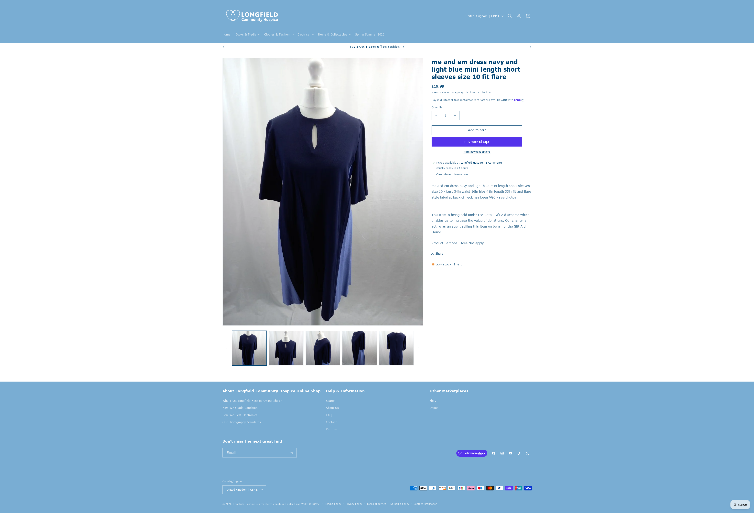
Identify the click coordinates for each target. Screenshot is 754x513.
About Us (332, 407)
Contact (331, 422)
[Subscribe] (291, 452)
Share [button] (439, 253)
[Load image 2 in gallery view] (286, 348)
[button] (247, 34)
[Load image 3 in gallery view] (323, 348)
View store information (452, 174)
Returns (331, 429)
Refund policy (333, 503)
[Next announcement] (530, 47)
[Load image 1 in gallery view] (249, 348)
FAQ (329, 414)
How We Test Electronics (240, 414)
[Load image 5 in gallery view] (396, 348)
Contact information (425, 503)
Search (330, 400)
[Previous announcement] (223, 47)
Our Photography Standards (241, 422)
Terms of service (376, 503)
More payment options (477, 151)
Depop (434, 407)
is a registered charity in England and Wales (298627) (288, 503)
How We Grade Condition (240, 407)
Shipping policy (400, 503)
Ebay (433, 400)
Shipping (457, 92)
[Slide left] (226, 348)
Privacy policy (354, 503)
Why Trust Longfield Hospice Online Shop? (252, 400)
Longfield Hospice (244, 503)
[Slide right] (419, 348)
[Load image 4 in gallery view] (359, 348)
